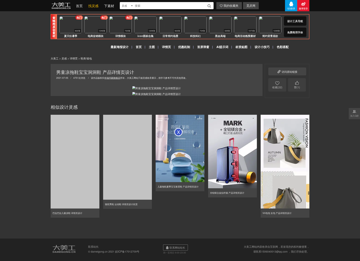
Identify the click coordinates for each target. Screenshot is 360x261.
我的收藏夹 (229, 5)
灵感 (64, 58)
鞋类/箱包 (86, 58)
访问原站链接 (287, 71)
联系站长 (93, 246)
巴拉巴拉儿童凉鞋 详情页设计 (67, 212)
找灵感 (93, 5)
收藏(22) (277, 85)
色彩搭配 (283, 47)
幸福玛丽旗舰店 (112, 77)
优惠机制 (184, 47)
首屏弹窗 (203, 47)
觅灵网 (250, 5)
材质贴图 (242, 47)
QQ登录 (291, 5)
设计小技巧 (262, 47)
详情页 (166, 47)
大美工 (62, 5)
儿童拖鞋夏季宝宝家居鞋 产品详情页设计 (178, 186)
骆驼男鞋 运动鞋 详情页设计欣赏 (121, 204)
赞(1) (297, 85)
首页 (79, 5)
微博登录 (303, 5)
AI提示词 (222, 47)
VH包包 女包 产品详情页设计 (277, 212)
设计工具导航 (295, 21)
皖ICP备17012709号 (127, 251)
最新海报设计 (120, 47)
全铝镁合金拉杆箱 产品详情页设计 (227, 192)
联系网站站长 (175, 247)
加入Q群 (354, 113)
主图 (152, 47)
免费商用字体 (295, 32)
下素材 (109, 5)
